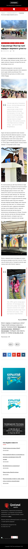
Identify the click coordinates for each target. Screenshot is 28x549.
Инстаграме (5, 331)
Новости (12, 43)
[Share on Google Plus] (14, 355)
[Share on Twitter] (9, 355)
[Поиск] (26, 9)
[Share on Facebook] (5, 355)
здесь (9, 516)
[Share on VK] (23, 355)
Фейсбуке (16, 329)
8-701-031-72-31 (18, 333)
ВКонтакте (21, 327)
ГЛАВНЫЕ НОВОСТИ (12, 13)
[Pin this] (19, 355)
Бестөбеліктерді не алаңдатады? (14, 5)
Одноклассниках (6, 329)
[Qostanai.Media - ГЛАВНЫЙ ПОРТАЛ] (14, 9)
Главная (3, 13)
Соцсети (22, 43)
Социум (17, 43)
